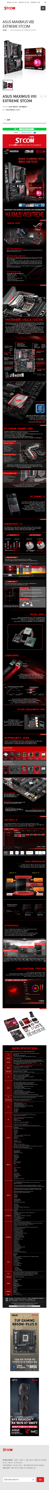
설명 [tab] (8, 119)
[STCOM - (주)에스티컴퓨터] (10, 8)
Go (40, 1479)
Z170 (18, 110)
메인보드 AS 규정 (12, 2)
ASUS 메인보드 (13, 107)
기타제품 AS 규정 (35, 2)
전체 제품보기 (23, 107)
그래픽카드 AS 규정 (23, 2)
